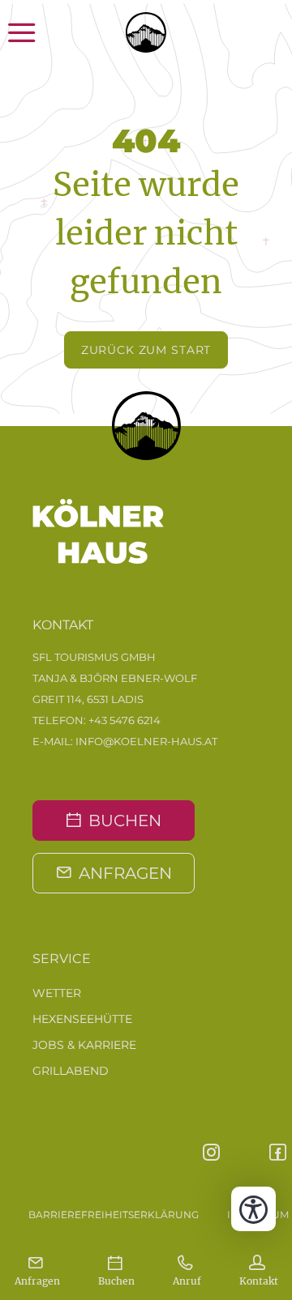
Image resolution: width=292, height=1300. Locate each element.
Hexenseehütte (82, 1019)
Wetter (56, 993)
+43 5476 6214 (124, 720)
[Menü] (38, 32)
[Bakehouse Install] (146, 32)
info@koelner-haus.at (146, 741)
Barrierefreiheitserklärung (113, 1214)
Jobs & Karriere (84, 1045)
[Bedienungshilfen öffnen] (253, 1209)
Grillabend (70, 1070)
